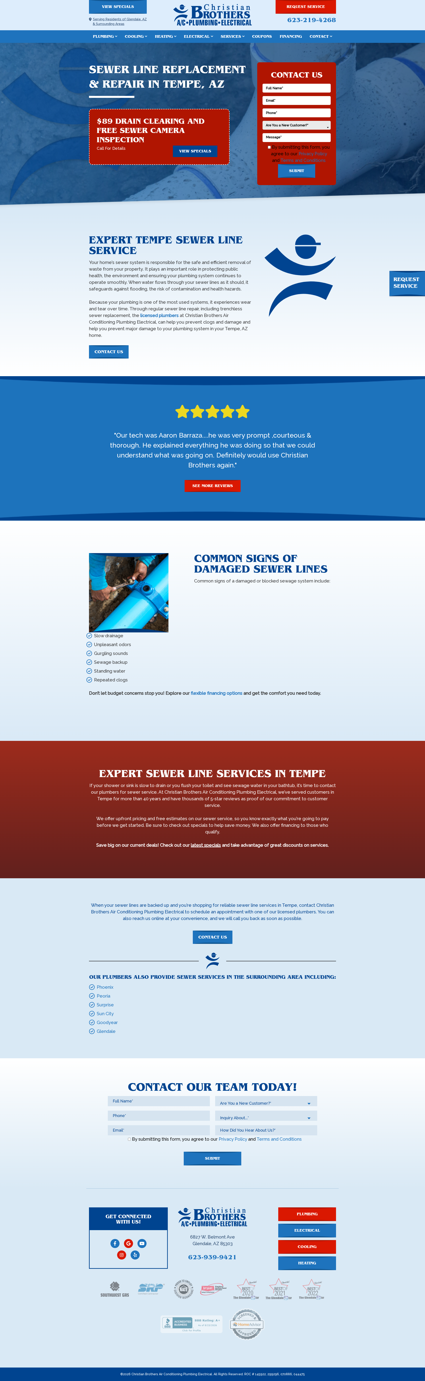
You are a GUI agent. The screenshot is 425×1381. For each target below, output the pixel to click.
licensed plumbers (159, 315)
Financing (291, 36)
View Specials (118, 6)
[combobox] (297, 125)
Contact (319, 36)
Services (231, 36)
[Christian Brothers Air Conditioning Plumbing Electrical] (212, 14)
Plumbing (103, 36)
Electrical (197, 36)
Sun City (105, 1013)
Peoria (103, 996)
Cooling (134, 36)
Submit (296, 171)
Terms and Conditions (303, 160)
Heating (164, 36)
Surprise (105, 1004)
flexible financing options (216, 693)
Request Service (306, 6)
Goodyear (107, 1022)
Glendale (106, 1031)
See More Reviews (212, 486)
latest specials (206, 845)
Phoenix (105, 987)
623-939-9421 (212, 1257)
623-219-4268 (311, 20)
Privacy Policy (313, 153)
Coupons (262, 36)
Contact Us (109, 351)
